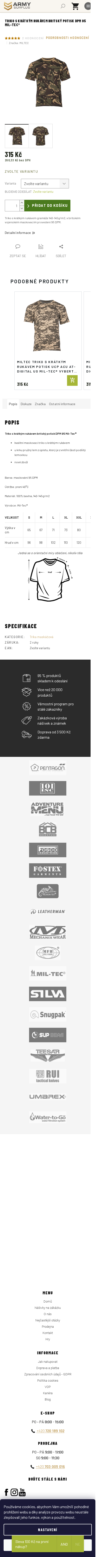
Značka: (19, 43)
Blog (48, 1399)
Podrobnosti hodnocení (67, 38)
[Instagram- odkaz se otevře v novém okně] (14, 1492)
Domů (47, 1301)
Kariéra (48, 1393)
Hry (47, 1339)
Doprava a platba (47, 1368)
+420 (50, 1430)
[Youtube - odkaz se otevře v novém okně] (22, 1492)
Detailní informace (18, 233)
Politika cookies (47, 1380)
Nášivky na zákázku (48, 1308)
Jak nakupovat (47, 1361)
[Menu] (88, 6)
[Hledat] (63, 6)
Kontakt (48, 1333)
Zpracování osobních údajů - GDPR (47, 1374)
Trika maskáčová (41, 637)
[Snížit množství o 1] (21, 208)
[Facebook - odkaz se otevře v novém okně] (6, 1492)
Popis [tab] (13, 404)
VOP (48, 1387)
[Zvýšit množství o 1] (21, 203)
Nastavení (47, 1529)
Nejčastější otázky (47, 1320)
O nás (48, 1314)
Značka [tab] (40, 404)
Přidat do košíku (50, 206)
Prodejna (48, 1326)
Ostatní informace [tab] (62, 404)
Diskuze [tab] (26, 404)
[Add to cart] (72, 380)
